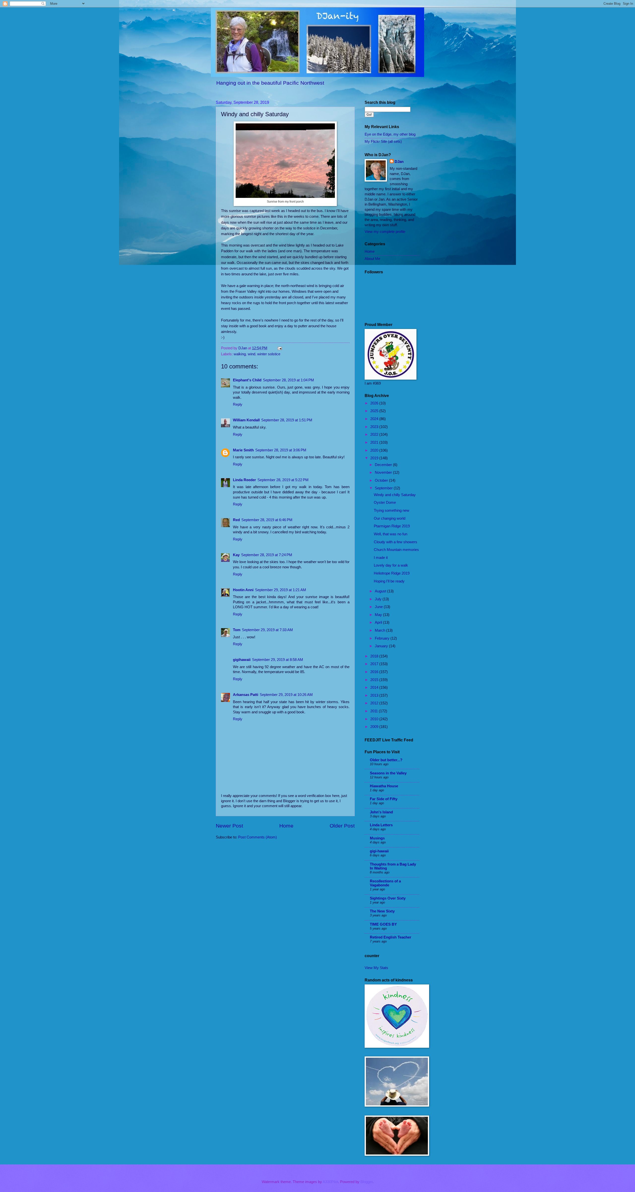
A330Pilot (330, 1182)
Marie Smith (243, 450)
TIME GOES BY (383, 924)
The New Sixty (382, 911)
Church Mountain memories (396, 550)
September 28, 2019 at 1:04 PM (288, 380)
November (384, 472)
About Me (372, 259)
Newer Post (229, 826)
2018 (374, 656)
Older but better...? (386, 760)
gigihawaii (242, 660)
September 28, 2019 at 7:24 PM (266, 555)
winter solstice (268, 354)
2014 (374, 687)
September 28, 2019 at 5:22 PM (283, 480)
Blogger (366, 1182)
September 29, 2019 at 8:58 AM (277, 660)
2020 (374, 450)
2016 (374, 672)
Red (236, 520)
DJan (399, 162)
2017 (374, 664)
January (382, 646)
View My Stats (376, 968)
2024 (374, 419)
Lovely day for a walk (391, 565)
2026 (374, 403)
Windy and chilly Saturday (395, 495)
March (380, 630)
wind (251, 354)
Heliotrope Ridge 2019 (392, 573)
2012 (374, 703)
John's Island (381, 812)
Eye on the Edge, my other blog (390, 134)
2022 (374, 434)
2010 (374, 719)
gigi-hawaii (379, 851)
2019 (374, 458)
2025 (374, 411)
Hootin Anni (243, 590)
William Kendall (246, 420)
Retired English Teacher (390, 937)
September (384, 488)
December (384, 465)
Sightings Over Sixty (388, 898)
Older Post (342, 826)
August (381, 591)
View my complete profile (385, 232)
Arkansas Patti (245, 695)
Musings (377, 838)
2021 (374, 442)
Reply (237, 404)
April (379, 622)
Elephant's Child (247, 380)
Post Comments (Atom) (257, 837)
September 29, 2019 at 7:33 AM (267, 630)
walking (240, 354)
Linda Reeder (244, 480)
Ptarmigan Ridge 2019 (392, 526)
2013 (374, 695)
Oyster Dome (385, 503)
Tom (236, 630)
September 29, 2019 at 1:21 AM (280, 590)
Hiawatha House (384, 786)
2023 (374, 427)
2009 (374, 727)
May (379, 615)
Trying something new (391, 510)
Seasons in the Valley (388, 773)
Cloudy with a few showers (395, 542)
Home (286, 826)
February (382, 638)
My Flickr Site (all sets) (383, 142)
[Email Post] (279, 348)
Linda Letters (381, 825)
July (378, 599)
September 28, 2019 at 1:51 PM (286, 420)
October (382, 480)
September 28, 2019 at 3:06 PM (280, 450)
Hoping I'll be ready (389, 581)
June (379, 607)
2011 (374, 711)
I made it (381, 558)
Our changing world (389, 518)
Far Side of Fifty (383, 799)
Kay (236, 555)
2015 (374, 680)
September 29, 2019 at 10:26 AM (286, 695)
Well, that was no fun (390, 534)
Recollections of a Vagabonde (385, 883)
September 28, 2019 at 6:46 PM (266, 520)
